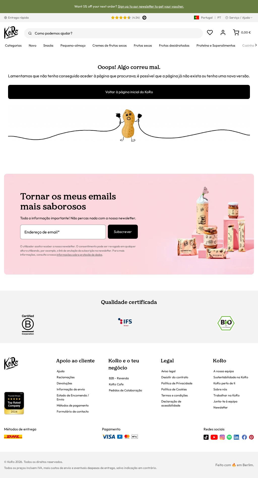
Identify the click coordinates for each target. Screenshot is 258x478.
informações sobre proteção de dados (79, 254)
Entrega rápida (18, 17)
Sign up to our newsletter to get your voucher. (151, 6)
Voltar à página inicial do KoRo (129, 92)
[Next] (256, 45)
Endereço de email (42, 231)
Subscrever (123, 231)
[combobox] (113, 33)
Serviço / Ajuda (239, 17)
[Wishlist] (210, 32)
